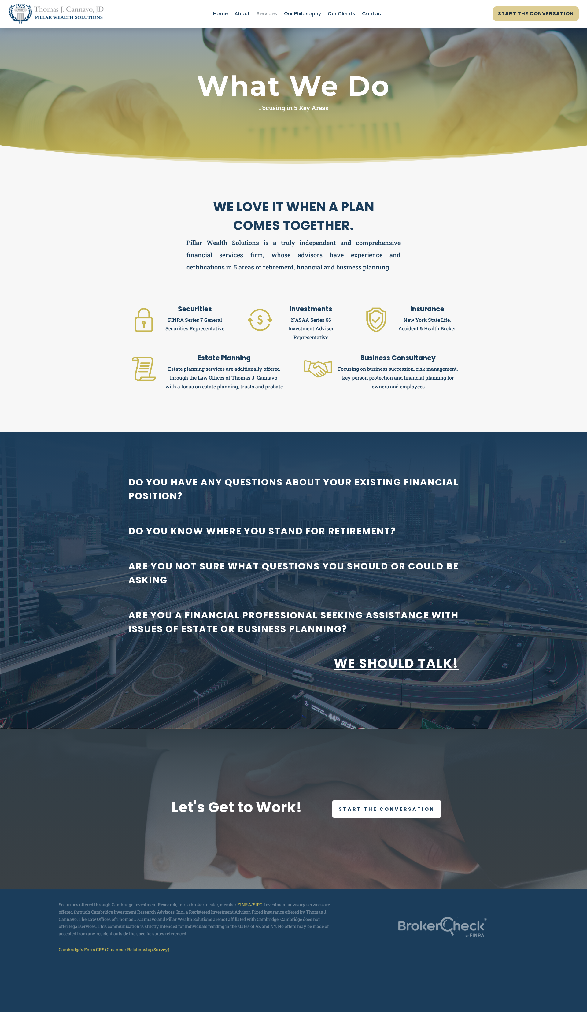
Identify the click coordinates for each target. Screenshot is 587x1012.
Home (220, 14)
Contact (372, 14)
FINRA (244, 904)
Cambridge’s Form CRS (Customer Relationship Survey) (114, 949)
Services (267, 14)
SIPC (257, 904)
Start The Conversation (536, 13)
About (242, 14)
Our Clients (341, 14)
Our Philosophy (302, 14)
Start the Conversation (387, 809)
